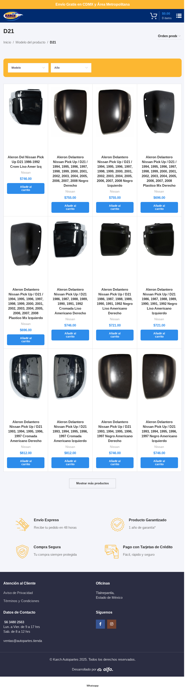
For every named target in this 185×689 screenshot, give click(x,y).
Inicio (7, 42)
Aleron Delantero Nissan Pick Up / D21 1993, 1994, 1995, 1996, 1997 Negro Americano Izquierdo (159, 431)
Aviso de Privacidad (18, 593)
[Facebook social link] (100, 624)
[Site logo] (13, 15)
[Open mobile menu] (179, 15)
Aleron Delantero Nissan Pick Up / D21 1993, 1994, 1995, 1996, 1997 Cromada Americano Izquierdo (70, 431)
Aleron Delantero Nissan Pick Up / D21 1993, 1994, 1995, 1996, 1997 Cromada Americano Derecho (25, 431)
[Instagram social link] (111, 624)
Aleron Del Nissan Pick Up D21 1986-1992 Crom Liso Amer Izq (26, 161)
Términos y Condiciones (21, 601)
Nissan (26, 172)
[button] (25, 188)
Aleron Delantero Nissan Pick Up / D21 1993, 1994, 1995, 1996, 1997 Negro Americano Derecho (115, 431)
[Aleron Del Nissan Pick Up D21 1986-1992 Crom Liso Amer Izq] (25, 120)
